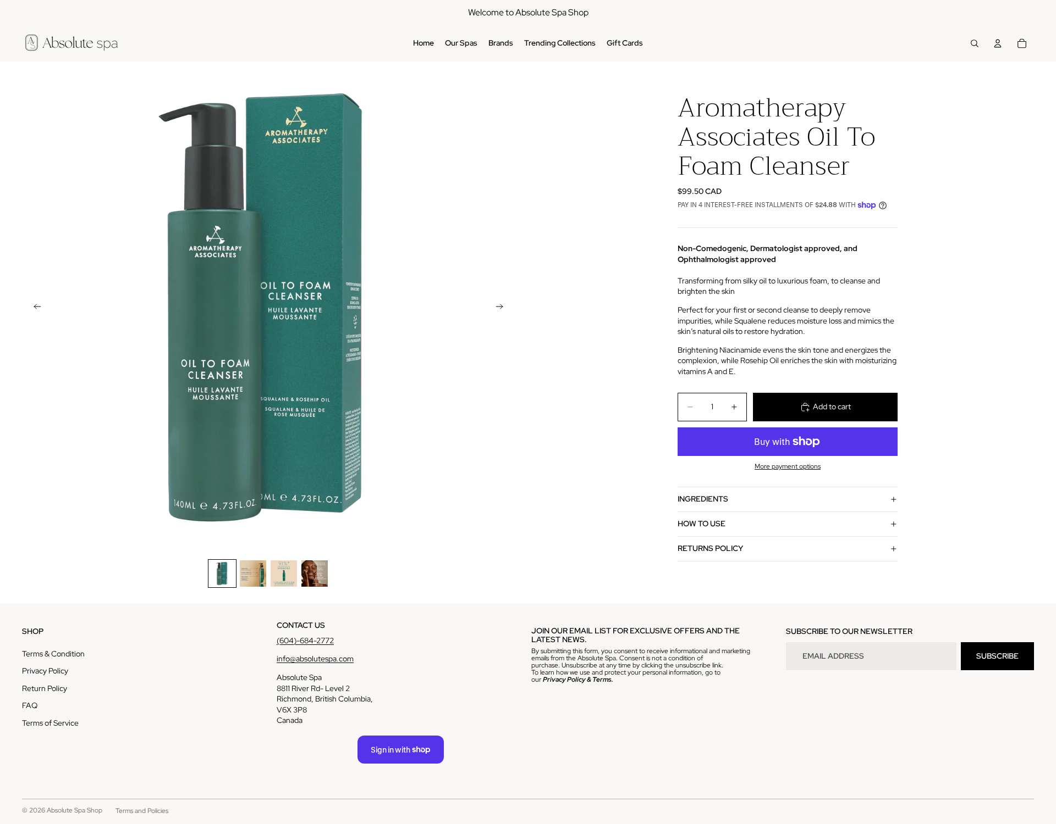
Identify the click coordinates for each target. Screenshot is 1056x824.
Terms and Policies (142, 810)
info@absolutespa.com (315, 659)
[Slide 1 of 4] (222, 573)
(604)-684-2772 (305, 640)
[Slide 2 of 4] (253, 573)
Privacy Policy (45, 671)
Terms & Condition (53, 654)
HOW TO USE (701, 523)
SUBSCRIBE (997, 656)
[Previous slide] (34, 308)
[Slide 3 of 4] (284, 573)
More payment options (788, 466)
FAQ (29, 705)
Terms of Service (50, 723)
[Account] (998, 43)
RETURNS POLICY (710, 548)
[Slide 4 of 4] (314, 573)
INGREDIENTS (703, 499)
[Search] (975, 43)
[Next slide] (503, 308)
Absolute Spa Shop (74, 810)
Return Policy (44, 688)
